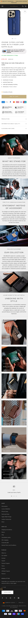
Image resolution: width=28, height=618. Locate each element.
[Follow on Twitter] (6, 598)
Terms (3, 566)
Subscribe (7, 592)
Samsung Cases (5, 514)
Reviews (4, 573)
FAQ (3, 535)
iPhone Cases (5, 511)
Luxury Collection (6, 509)
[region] (14, 489)
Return (3, 532)
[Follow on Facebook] (2, 598)
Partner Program (6, 563)
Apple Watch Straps (6, 516)
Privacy (3, 568)
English (21, 602)
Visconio (15, 607)
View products (6, 343)
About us (4, 553)
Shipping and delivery (7, 529)
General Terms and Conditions (9, 545)
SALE (3, 522)
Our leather (4, 555)
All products (5, 506)
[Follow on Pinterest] (14, 598)
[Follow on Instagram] (10, 598)
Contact (3, 558)
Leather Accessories (6, 519)
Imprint (3, 561)
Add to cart (14, 96)
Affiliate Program (6, 571)
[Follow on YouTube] (18, 598)
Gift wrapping (5, 540)
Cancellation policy (6, 537)
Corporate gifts (5, 542)
